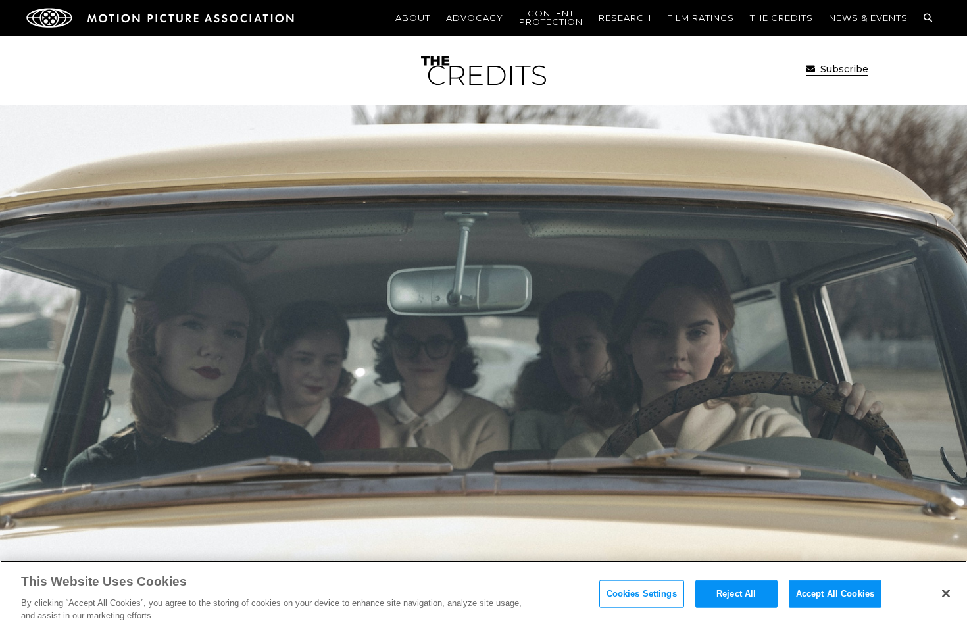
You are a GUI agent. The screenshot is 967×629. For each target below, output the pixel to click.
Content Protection (551, 17)
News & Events (868, 18)
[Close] (945, 593)
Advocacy (474, 18)
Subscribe (843, 69)
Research (625, 18)
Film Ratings (700, 18)
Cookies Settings (642, 594)
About (412, 18)
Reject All (736, 594)
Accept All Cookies (835, 594)
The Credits (781, 18)
